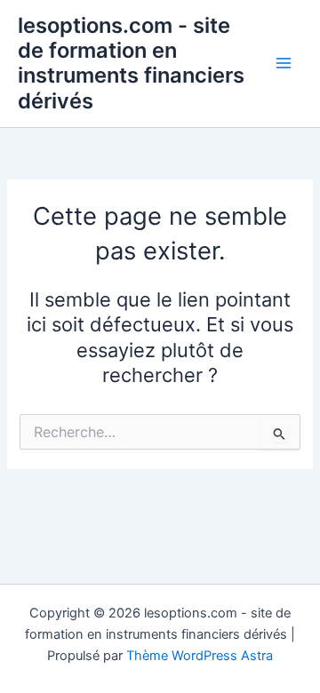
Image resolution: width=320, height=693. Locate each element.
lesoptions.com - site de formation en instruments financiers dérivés (131, 63)
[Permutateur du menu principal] (283, 64)
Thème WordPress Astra (199, 656)
